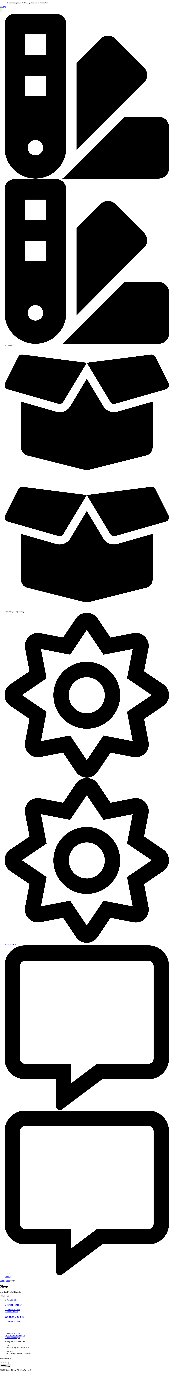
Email (2, 1363)
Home (2, 1281)
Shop (8, 1281)
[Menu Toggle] (1, 10)
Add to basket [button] (15, 1310)
